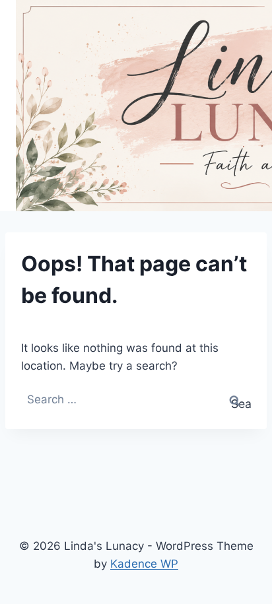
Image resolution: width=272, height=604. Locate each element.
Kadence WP (144, 563)
